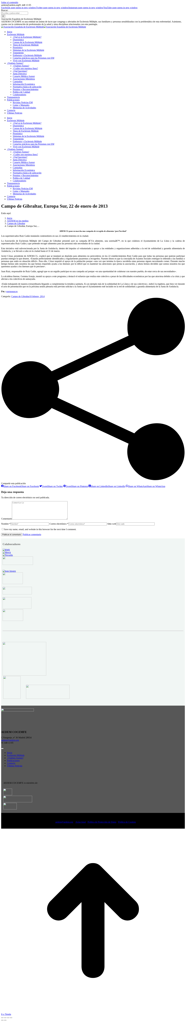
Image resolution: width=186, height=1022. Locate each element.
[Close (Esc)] (2, 1017)
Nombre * (5, 524)
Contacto (11, 763)
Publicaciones (13, 760)
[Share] (5, 1017)
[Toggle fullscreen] (8, 1017)
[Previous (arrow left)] (2, 1020)
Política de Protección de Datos (102, 822)
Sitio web (111, 524)
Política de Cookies (127, 822)
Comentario (6, 518)
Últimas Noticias (14, 766)
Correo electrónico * (59, 524)
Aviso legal (80, 822)
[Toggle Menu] (2, 748)
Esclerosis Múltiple (15, 755)
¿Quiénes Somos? (15, 758)
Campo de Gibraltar (20, 296)
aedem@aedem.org (10, 740)
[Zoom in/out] (11, 1017)
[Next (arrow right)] (5, 1020)
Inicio (9, 752)
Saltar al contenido (9, 2)
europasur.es (12, 291)
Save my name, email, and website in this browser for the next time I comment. (40, 529)
